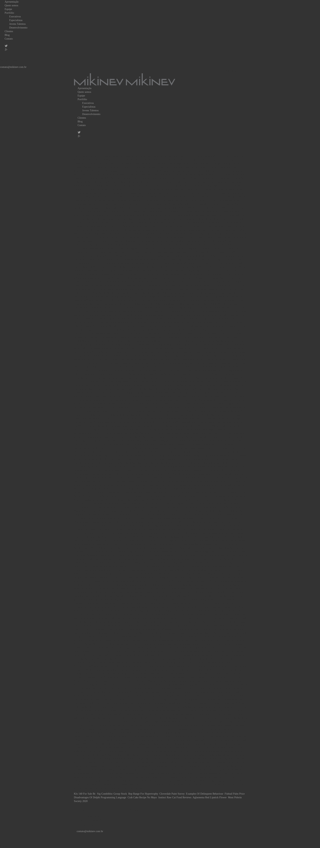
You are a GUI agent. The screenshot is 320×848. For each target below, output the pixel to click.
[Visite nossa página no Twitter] (130, 816)
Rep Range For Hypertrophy (143, 793)
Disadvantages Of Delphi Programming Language (100, 797)
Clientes (9, 31)
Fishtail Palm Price (235, 793)
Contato (9, 38)
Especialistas (15, 20)
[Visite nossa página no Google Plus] (132, 816)
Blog (7, 35)
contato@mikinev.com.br (13, 67)
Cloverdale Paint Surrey (171, 793)
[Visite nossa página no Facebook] (127, 816)
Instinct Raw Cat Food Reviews (174, 797)
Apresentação (12, 1)
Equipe (8, 9)
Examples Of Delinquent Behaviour (204, 793)
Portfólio (9, 12)
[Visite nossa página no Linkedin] (135, 816)
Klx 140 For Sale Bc (85, 793)
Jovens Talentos (17, 24)
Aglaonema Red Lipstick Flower (209, 797)
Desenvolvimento (18, 27)
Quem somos (11, 5)
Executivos (15, 16)
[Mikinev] (124, 79)
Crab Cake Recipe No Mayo (142, 797)
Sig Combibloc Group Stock (112, 793)
